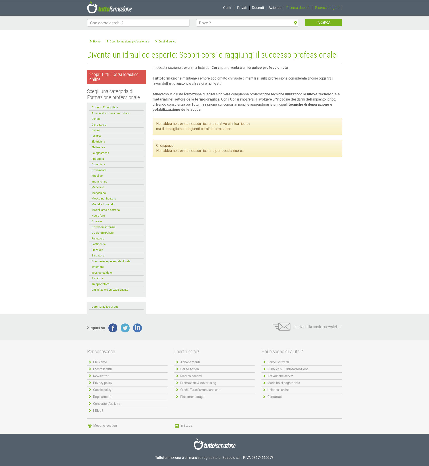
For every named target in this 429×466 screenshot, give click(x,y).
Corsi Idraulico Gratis (105, 306)
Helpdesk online (278, 390)
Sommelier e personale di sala (111, 261)
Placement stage (192, 397)
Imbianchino (99, 181)
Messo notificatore (104, 198)
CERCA (325, 22)
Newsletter (101, 376)
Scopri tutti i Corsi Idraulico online (114, 77)
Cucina (96, 130)
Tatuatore (98, 267)
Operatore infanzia (104, 227)
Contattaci (274, 397)
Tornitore (97, 278)
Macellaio (98, 187)
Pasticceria (99, 244)
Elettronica (98, 147)
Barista (96, 118)
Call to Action (189, 369)
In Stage (186, 425)
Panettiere (98, 238)
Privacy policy (102, 383)
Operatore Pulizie (103, 232)
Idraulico (97, 175)
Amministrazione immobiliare (110, 113)
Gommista (98, 164)
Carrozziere (99, 124)
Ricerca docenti (298, 8)
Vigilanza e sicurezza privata (110, 289)
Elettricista (98, 141)
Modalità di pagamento (283, 383)
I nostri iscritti (102, 369)
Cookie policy (102, 390)
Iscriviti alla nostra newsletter (317, 326)
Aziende (275, 8)
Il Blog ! (98, 410)
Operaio (97, 221)
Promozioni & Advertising (198, 383)
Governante (99, 170)
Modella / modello (103, 204)
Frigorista (98, 158)
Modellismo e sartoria (106, 210)
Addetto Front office (105, 107)
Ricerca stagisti (327, 8)
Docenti (258, 8)
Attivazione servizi (280, 376)
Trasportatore (100, 284)
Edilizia (96, 136)
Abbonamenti (190, 362)
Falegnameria (100, 153)
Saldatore (98, 255)
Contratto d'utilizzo (106, 403)
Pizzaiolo (97, 250)
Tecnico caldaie (102, 272)
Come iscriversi (278, 362)
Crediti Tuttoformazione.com (200, 390)
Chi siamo (100, 362)
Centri (227, 8)
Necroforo (98, 215)
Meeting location (105, 425)
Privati (242, 8)
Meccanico (99, 193)
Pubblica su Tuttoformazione (288, 369)
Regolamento (102, 397)
